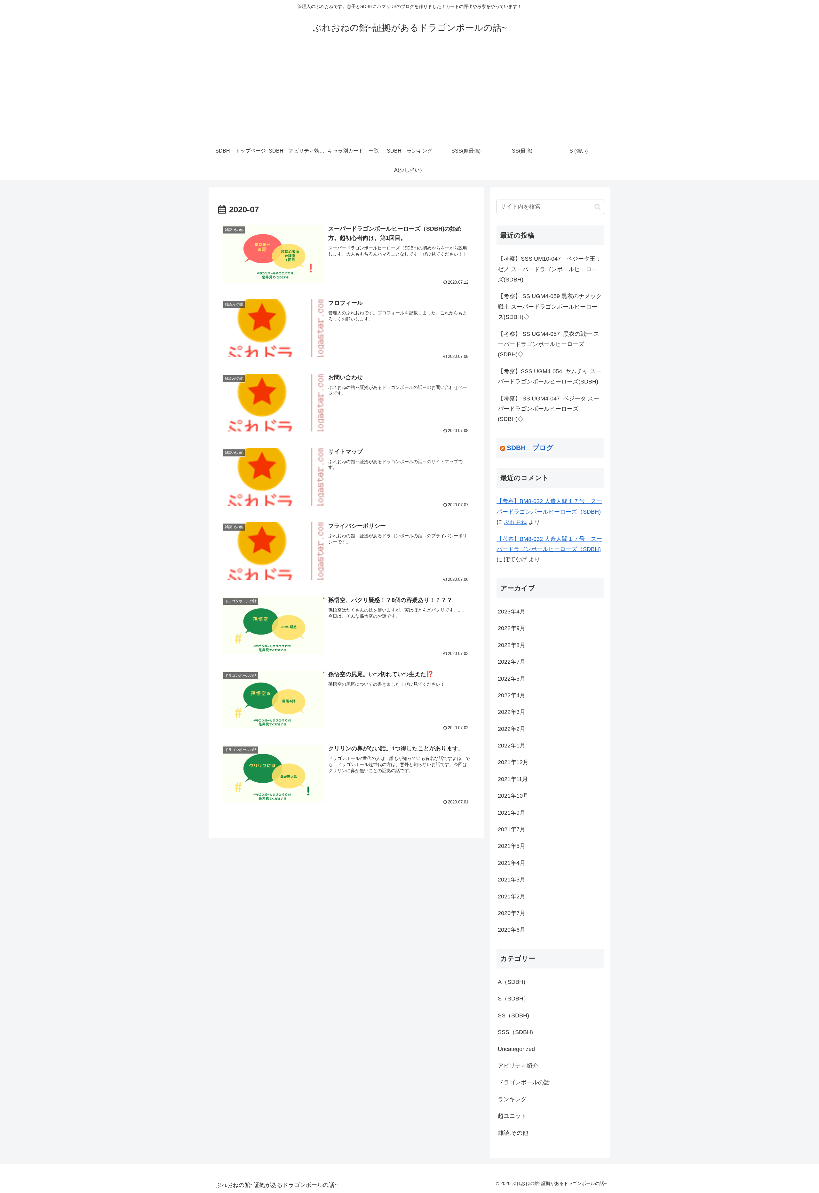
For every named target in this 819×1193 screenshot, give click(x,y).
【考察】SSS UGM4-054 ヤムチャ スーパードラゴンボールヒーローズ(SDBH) (549, 376)
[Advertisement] (409, 93)
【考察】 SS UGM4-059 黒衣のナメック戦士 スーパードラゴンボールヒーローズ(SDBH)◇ (550, 306)
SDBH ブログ (530, 447)
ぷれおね (515, 522)
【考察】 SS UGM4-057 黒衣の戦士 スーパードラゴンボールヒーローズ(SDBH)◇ (548, 344)
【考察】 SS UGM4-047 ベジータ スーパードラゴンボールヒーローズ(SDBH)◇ (548, 409)
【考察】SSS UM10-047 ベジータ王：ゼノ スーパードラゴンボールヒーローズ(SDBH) (549, 269)
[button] (597, 206)
